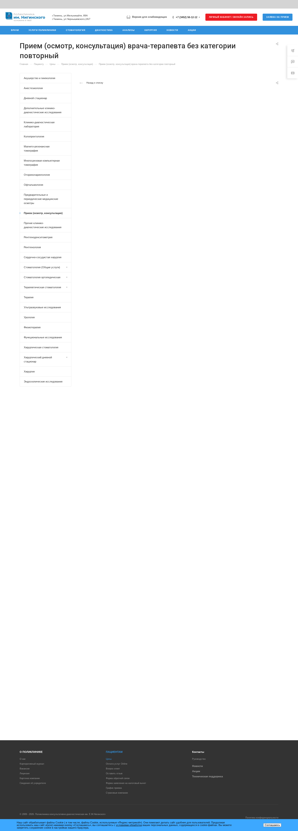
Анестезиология (33, 88)
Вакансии (24, 768)
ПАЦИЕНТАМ (114, 751)
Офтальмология (33, 184)
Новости (197, 766)
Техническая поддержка (207, 776)
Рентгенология (32, 247)
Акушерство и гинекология (39, 78)
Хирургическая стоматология (41, 347)
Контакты (198, 751)
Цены (109, 759)
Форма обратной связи (118, 778)
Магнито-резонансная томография (36, 148)
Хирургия (29, 371)
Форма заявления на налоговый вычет (126, 783)
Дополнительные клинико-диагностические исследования (42, 110)
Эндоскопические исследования (43, 381)
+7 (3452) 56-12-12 (186, 17)
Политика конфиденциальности (261, 817)
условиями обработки (129, 825)
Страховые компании (117, 792)
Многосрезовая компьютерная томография (42, 162)
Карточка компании (30, 778)
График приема (114, 788)
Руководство (199, 759)
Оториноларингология (37, 174)
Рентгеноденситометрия (38, 237)
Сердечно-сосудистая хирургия (42, 257)
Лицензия (24, 773)
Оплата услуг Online (116, 763)
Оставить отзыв (114, 773)
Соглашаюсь (272, 825)
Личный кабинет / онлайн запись (231, 17)
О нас (23, 759)
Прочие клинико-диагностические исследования (42, 225)
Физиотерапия (32, 327)
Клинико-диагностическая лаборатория (39, 124)
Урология (29, 317)
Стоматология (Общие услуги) (42, 267)
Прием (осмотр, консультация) (43, 213)
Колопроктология (34, 136)
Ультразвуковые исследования (42, 307)
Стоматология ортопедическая (42, 277)
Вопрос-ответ (113, 768)
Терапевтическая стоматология (42, 287)
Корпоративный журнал (32, 763)
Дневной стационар (35, 98)
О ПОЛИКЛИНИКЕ (31, 751)
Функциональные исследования (43, 337)
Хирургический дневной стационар (38, 359)
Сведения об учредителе (33, 783)
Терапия (28, 297)
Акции (196, 771)
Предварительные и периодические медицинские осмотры (41, 199)
